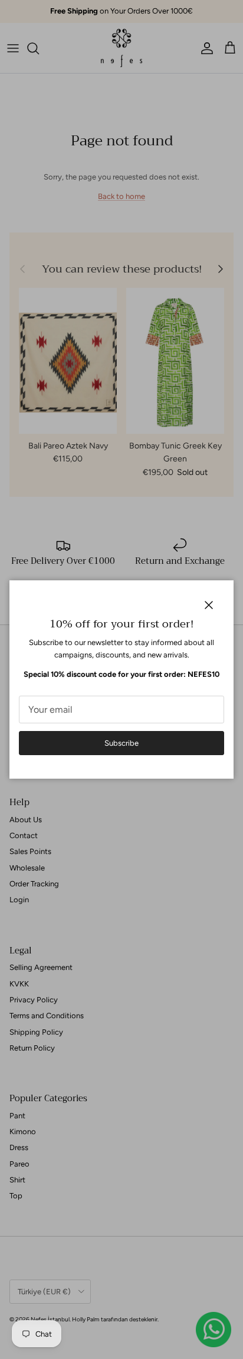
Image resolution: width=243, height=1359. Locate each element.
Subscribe (121, 743)
